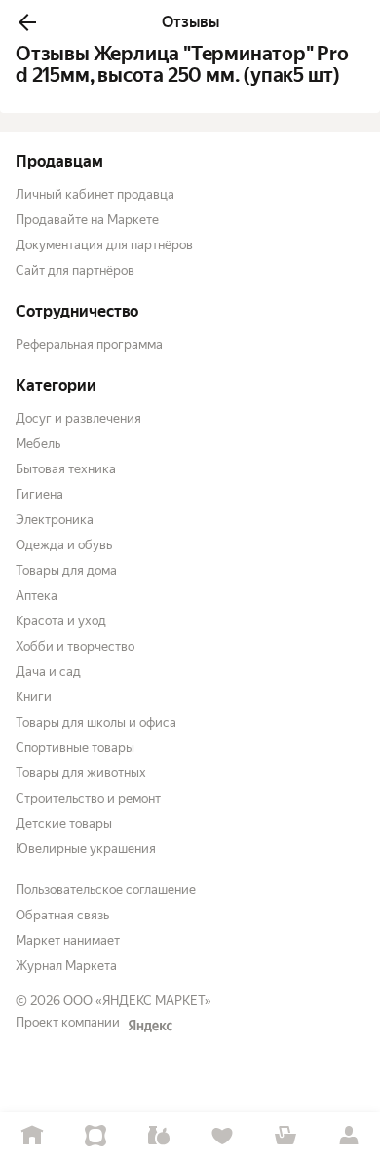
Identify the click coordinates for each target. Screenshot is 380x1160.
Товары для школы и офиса (96, 722)
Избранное (221, 1136)
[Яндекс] (150, 1025)
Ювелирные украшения (86, 849)
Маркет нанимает (68, 940)
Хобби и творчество (75, 646)
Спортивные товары (75, 747)
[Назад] (27, 22)
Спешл (95, 1136)
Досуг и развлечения (78, 418)
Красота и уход (61, 621)
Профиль (348, 1136)
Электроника (55, 519)
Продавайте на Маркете (87, 219)
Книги (34, 697)
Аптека (36, 595)
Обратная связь (62, 915)
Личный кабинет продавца (95, 194)
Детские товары (64, 823)
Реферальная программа (89, 344)
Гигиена (39, 494)
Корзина (285, 1136)
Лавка (158, 1136)
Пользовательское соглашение (106, 889)
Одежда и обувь (64, 545)
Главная (31, 1136)
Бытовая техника (66, 469)
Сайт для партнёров (75, 270)
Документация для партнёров (104, 245)
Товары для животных (81, 773)
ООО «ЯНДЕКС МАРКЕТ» (137, 1000)
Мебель (38, 443)
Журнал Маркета (66, 965)
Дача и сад (48, 671)
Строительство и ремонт (88, 798)
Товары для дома (66, 570)
